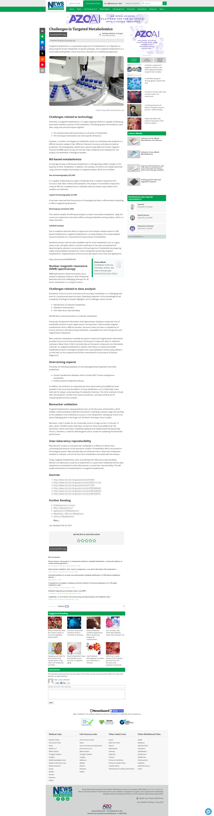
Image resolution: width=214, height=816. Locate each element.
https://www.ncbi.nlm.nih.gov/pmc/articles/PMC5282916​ (77, 494)
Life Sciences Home (93, 3)
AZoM (140, 740)
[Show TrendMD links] (124, 606)
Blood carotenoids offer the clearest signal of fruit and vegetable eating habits (56, 633)
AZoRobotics (142, 751)
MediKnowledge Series (57, 760)
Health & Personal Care (57, 763)
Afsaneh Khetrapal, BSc (67, 40)
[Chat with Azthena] (208, 811)
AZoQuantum (143, 760)
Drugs (51, 769)
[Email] (42, 70)
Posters (51, 774)
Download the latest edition (105, 273)
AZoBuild (141, 763)
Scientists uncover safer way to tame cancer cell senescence (155, 94)
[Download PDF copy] (42, 30)
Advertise (112, 754)
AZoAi (140, 769)
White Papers (54, 751)
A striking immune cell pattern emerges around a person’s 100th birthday (154, 107)
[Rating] (42, 36)
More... (57, 520)
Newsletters (113, 748)
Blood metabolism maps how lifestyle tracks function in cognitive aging (76, 659)
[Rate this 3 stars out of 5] (86, 540)
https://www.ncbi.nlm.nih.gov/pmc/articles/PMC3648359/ (77, 491)
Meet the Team (114, 743)
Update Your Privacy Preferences (150, 798)
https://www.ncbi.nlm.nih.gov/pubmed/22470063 (74, 479)
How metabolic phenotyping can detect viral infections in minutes (95, 659)
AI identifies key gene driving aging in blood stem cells (155, 80)
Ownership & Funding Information (121, 769)
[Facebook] (42, 48)
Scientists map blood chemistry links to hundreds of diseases (75, 632)
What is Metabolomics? (63, 508)
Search (111, 746)
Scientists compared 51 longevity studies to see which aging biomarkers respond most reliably (154, 68)
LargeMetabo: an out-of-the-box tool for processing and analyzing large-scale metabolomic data (79, 597)
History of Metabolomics (64, 516)
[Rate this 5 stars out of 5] (94, 540)
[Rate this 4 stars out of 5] (90, 540)
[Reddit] (42, 59)
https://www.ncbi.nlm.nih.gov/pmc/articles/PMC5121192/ (77, 482)
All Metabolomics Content (64, 505)
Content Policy (114, 766)
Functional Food (55, 743)
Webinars (83, 760)
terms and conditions (155, 789)
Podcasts (52, 777)
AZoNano (141, 743)
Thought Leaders (55, 754)
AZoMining (142, 757)
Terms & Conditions (116, 760)
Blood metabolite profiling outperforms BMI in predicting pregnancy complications (95, 634)
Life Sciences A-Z (86, 748)
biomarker (81, 415)
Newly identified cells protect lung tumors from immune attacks (154, 121)
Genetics (141, 204)
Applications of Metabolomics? (66, 511)
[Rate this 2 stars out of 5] (83, 540)
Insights (52, 757)
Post (51, 702)
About (111, 740)
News (51, 746)
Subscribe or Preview (145, 207)
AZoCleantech (143, 746)
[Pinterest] (42, 65)
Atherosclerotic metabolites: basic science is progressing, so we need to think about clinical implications (82, 569)
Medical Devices (55, 766)
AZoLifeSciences (144, 766)
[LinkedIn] (42, 42)
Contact (111, 757)
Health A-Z (53, 748)
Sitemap (112, 751)
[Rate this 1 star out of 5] (79, 540)
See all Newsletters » (136, 236)
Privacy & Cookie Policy (117, 763)
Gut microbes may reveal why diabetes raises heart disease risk (115, 632)
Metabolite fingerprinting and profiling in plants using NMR (66, 591)
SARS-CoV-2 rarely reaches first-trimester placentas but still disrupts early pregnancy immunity (114, 660)
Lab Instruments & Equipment (91, 746)
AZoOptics (141, 748)
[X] (42, 53)
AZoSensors (142, 754)
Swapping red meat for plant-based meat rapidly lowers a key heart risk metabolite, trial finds (56, 660)
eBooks (51, 772)
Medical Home (74, 3)
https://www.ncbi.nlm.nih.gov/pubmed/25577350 (74, 485)
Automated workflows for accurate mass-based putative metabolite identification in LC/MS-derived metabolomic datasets (84, 576)
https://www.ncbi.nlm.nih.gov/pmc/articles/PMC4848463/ (77, 488)
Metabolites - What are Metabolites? (69, 513)
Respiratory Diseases (146, 226)
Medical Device (143, 215)
